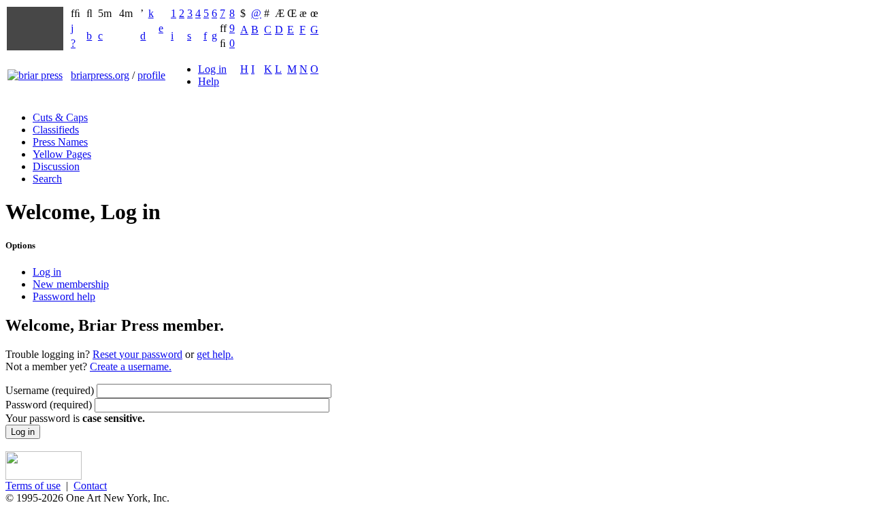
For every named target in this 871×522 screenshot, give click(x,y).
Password (48, 404)
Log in (212, 69)
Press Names (60, 142)
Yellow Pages (62, 154)
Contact (90, 485)
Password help (64, 296)
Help (208, 81)
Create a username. (130, 366)
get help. (215, 354)
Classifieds (56, 129)
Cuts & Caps (60, 117)
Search (47, 178)
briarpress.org (100, 75)
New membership (71, 284)
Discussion (56, 166)
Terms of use (33, 485)
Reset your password (137, 354)
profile (151, 75)
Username (49, 390)
